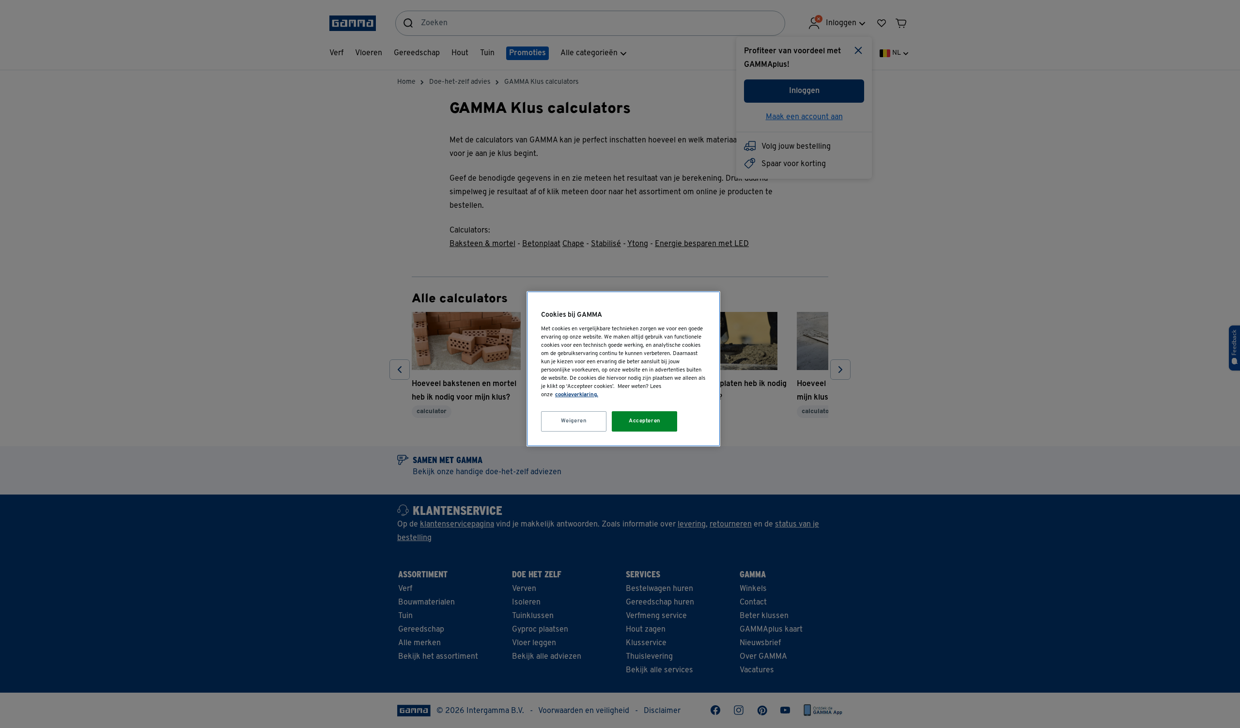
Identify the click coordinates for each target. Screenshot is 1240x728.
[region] (623, 369)
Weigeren (574, 421)
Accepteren (645, 421)
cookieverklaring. (576, 395)
